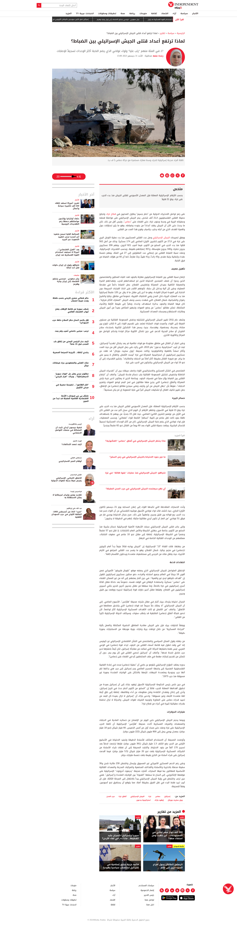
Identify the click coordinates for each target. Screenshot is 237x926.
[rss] (162, 890)
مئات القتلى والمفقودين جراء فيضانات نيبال (71, 364)
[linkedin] (172, 890)
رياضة (132, 13)
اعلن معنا (150, 904)
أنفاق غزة (122, 796)
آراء (174, 13)
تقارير (162, 33)
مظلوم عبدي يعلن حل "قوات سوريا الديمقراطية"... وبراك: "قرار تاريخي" (72, 375)
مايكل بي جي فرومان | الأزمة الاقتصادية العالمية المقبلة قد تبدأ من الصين (71, 398)
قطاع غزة (111, 214)
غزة (149, 796)
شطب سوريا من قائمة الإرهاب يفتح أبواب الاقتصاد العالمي (72, 310)
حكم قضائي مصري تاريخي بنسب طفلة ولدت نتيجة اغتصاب (71, 299)
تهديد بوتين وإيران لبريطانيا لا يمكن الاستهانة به (67, 496)
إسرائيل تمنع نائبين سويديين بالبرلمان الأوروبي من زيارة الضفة (85, 19)
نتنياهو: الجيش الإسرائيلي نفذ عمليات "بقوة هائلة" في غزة (135, 473)
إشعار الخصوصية (147, 890)
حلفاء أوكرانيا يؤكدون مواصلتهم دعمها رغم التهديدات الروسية (69, 221)
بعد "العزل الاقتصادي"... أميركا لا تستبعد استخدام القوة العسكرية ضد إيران (67, 252)
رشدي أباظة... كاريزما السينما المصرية (71, 352)
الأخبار (195, 13)
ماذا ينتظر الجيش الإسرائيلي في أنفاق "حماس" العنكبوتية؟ (135, 441)
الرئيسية (181, 33)
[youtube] (177, 890)
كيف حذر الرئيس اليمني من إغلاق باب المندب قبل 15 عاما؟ (71, 343)
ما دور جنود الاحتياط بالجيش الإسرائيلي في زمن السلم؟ (138, 457)
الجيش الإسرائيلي (161, 237)
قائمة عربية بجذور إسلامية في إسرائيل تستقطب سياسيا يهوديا (121, 866)
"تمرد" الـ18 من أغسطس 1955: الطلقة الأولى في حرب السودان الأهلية (66, 514)
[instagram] (182, 890)
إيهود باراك (159, 800)
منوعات (143, 13)
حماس (128, 222)
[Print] (162, 175)
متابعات (76, 275)
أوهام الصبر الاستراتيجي (70, 461)
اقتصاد (164, 13)
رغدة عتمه (157, 56)
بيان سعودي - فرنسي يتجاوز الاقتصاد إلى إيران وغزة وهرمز (137, 19)
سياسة (184, 13)
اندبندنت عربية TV (85, 13)
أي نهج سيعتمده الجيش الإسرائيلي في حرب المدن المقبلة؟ (136, 489)
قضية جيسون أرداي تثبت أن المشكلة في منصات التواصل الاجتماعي (68, 430)
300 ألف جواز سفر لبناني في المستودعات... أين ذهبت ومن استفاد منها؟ (167, 835)
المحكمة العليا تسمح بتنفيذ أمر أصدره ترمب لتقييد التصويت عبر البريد (66, 236)
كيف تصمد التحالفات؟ (72, 444)
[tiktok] (167, 890)
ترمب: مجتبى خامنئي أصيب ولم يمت (72, 331)
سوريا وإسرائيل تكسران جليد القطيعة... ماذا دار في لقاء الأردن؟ (120, 837)
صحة (123, 13)
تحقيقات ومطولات (107, 13)
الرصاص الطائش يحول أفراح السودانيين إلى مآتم (168, 866)
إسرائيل (167, 796)
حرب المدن (110, 796)
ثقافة (154, 13)
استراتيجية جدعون (143, 800)
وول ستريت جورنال (175, 800)
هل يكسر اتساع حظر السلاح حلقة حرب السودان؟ (70, 321)
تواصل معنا (149, 899)
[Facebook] (193, 890)
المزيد (69, 13)
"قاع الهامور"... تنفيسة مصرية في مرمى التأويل (72, 386)
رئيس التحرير (149, 895)
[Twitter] (188, 890)
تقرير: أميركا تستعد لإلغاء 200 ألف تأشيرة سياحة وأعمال (67, 205)
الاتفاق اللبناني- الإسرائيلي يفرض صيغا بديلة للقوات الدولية (66, 479)
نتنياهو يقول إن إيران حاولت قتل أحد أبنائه (65, 266)
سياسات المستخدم (146, 885)
